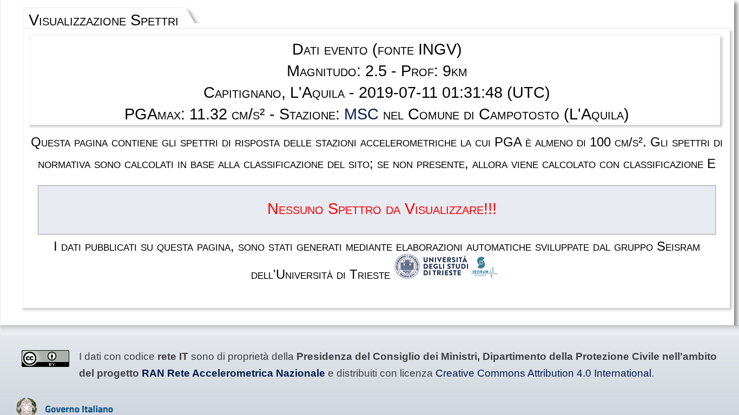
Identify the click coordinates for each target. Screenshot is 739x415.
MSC (361, 114)
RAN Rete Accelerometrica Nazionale (233, 373)
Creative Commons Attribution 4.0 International (543, 373)
